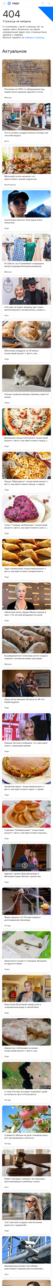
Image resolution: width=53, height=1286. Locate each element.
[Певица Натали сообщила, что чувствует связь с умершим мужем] (26, 733)
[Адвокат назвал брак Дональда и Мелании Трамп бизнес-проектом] (26, 864)
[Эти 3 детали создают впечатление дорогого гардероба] (26, 1213)
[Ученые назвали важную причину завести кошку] (26, 385)
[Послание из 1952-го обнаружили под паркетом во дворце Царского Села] (26, 80)
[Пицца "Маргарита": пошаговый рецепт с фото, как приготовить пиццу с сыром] (26, 472)
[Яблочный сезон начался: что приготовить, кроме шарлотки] (26, 167)
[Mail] (9, 3)
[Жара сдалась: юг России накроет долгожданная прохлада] (26, 908)
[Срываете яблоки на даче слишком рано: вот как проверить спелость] (26, 1126)
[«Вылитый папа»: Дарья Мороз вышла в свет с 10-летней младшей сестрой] (26, 603)
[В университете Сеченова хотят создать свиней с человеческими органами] (26, 646)
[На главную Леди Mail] (15, 3)
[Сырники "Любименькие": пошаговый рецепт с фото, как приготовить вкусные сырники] (26, 820)
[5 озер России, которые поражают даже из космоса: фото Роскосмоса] (26, 1082)
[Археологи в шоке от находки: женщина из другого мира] (26, 951)
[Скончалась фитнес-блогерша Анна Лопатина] (26, 210)
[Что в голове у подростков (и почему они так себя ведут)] (26, 123)
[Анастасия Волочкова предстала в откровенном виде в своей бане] (26, 995)
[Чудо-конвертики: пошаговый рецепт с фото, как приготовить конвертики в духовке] (26, 559)
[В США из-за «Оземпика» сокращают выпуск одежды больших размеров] (26, 254)
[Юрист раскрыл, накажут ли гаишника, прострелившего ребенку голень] (26, 1169)
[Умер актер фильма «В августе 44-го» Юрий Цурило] (26, 690)
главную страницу (34, 37)
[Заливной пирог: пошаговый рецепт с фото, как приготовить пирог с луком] (26, 777)
